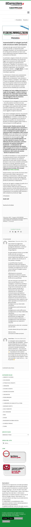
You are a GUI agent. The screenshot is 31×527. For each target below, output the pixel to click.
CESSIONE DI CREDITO (8, 388)
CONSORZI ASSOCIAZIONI (8, 391)
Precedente (19, 20)
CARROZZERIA (6, 218)
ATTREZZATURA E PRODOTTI (9, 383)
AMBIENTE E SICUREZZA (8, 377)
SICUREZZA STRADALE (8, 423)
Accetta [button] (5, 518)
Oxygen (5, 417)
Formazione (6, 400)
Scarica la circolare (8, 205)
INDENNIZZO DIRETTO (22, 218)
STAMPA (5, 426)
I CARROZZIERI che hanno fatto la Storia (12, 403)
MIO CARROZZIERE (7, 412)
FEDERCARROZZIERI (13, 218)
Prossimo (25, 20)
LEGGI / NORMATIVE (7, 220)
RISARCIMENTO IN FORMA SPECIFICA (11, 420)
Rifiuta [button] (11, 518)
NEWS (4, 414)
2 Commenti (11, 221)
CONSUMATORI (6, 394)
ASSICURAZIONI (20, 217)
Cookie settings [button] (18, 518)
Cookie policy (6, 521)
